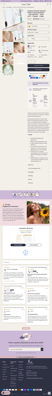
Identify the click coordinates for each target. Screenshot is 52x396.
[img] (7, 267)
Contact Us (13, 386)
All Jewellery (9, 7)
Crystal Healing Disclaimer (21, 373)
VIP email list (13, 370)
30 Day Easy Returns (6, 1)
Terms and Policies (26, 393)
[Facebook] (45, 1)
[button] (36, 19)
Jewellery (5, 364)
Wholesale (21, 369)
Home (4, 7)
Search (12, 366)
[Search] (4, 4)
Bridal (4, 374)
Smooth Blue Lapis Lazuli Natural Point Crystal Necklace (37, 268)
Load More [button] (26, 328)
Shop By (5, 372)
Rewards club (13, 368)
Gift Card (5, 376)
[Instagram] (48, 1)
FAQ (11, 373)
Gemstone (31, 43)
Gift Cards (21, 377)
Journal (20, 367)
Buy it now (38, 69)
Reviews (5, 379)
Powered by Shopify (13, 393)
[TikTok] (50, 1)
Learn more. (45, 368)
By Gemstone (6, 367)
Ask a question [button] (34, 245)
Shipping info (13, 375)
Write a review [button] (18, 245)
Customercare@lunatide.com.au (34, 378)
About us (20, 364)
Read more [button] (6, 278)
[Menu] (1, 4)
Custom (4, 369)
